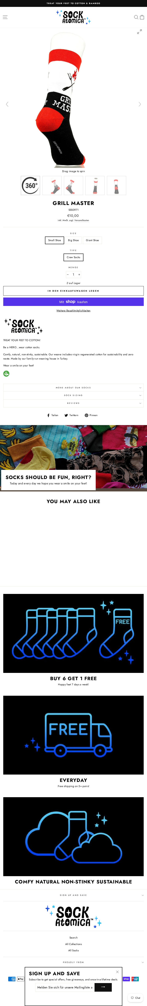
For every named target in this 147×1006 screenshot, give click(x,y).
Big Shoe (73, 240)
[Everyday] (73, 735)
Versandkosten (81, 220)
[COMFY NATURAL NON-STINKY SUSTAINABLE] (73, 836)
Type (73, 250)
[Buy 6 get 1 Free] (73, 633)
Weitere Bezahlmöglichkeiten (73, 310)
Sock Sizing (73, 395)
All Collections (73, 944)
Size (73, 233)
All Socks (73, 950)
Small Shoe (54, 240)
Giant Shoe (92, 240)
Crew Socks (73, 257)
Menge (73, 267)
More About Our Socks (73, 387)
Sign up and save (73, 895)
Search (73, 937)
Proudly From (73, 962)
